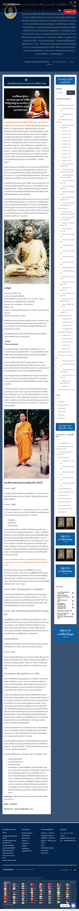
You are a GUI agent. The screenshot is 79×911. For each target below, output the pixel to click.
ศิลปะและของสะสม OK (64, 505)
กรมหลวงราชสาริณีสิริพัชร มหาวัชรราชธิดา (67, 204)
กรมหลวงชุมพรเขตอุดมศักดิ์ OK (66, 165)
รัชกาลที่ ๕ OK (66, 144)
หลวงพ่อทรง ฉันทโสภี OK (67, 252)
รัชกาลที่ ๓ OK (66, 137)
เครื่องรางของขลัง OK (64, 352)
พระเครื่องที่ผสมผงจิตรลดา (66, 115)
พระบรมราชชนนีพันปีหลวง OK (67, 182)
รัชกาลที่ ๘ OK (66, 154)
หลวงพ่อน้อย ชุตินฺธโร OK (67, 241)
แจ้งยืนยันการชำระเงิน (47, 836)
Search (71, 93)
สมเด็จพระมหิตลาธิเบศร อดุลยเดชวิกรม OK (67, 171)
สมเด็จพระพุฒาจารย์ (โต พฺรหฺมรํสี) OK (67, 218)
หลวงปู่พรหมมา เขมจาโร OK (67, 277)
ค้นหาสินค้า (59, 89)
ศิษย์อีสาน (13, 804)
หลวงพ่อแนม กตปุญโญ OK (66, 289)
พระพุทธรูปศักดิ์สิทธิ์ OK (65, 316)
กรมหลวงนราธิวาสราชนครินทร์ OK (67, 187)
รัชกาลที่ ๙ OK (66, 157)
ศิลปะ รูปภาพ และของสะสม (8, 857)
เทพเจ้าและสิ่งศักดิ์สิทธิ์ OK (65, 332)
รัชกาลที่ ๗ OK (66, 151)
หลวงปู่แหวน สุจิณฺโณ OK (67, 258)
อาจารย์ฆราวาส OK (63, 495)
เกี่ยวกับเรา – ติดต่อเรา (47, 833)
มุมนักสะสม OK (62, 512)
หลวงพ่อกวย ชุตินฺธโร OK (67, 235)
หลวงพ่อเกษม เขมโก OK (67, 263)
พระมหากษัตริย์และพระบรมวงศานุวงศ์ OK (64, 453)
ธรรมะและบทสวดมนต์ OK (65, 509)
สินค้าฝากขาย (61, 418)
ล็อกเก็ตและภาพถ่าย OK (66, 110)
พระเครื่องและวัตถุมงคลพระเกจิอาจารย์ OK (67, 213)
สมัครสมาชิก (44, 853)
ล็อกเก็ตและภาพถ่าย (8, 850)
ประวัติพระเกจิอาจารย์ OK (67, 462)
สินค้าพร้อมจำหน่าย (63, 405)
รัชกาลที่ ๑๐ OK (66, 161)
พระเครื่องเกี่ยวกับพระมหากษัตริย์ (9, 837)
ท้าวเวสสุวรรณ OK (67, 342)
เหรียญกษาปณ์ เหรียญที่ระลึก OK (65, 382)
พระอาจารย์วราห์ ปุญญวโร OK (66, 311)
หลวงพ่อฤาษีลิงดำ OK (68, 268)
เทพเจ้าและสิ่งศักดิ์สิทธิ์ (8, 848)
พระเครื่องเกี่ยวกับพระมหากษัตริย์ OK (67, 126)
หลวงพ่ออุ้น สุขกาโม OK (66, 246)
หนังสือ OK (65, 386)
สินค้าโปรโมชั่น (62, 408)
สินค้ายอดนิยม (62, 412)
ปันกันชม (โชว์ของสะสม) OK (66, 390)
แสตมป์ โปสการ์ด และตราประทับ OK (67, 371)
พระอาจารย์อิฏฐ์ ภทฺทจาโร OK (67, 305)
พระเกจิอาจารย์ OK (63, 209)
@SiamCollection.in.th (67, 838)
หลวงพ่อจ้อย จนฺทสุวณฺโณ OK (67, 283)
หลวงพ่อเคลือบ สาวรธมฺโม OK (67, 294)
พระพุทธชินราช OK (67, 322)
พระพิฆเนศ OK (66, 335)
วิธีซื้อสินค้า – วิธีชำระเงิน (48, 838)
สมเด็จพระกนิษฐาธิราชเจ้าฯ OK (67, 193)
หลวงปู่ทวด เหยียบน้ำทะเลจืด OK (67, 224)
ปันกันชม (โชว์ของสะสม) (9, 860)
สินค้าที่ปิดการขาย (27, 851)
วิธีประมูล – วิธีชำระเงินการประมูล (48, 842)
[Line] (75, 2)
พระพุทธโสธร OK (67, 325)
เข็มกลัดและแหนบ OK (68, 361)
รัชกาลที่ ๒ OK (66, 134)
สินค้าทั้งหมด (61, 402)
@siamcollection (69, 840)
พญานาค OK (66, 345)
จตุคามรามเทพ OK (67, 339)
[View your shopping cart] (60, 11)
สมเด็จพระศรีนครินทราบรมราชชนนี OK (66, 176)
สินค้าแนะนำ (61, 415)
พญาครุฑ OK (66, 349)
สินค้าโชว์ (24, 846)
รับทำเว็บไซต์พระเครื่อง (47, 848)
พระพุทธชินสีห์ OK (67, 329)
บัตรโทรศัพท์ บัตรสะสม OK (67, 365)
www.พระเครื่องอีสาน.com (23, 809)
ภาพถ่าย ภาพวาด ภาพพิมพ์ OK (67, 376)
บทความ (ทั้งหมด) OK (64, 443)
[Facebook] (70, 2)
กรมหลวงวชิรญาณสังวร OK (66, 230)
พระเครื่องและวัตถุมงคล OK (66, 105)
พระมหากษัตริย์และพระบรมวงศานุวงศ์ (64, 121)
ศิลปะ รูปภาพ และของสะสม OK (64, 356)
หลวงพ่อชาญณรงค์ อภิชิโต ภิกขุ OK (66, 300)
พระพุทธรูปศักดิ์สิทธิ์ (8, 845)
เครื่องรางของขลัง (7, 853)
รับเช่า (42, 845)
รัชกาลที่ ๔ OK (66, 141)
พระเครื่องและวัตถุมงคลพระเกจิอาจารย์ (9, 842)
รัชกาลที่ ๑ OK (66, 131)
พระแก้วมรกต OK (67, 319)
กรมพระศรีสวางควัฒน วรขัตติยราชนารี (67, 198)
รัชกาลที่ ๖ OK (66, 147)
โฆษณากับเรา (44, 850)
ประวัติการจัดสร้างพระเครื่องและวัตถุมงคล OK (65, 447)
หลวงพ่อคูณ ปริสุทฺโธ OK (67, 272)
